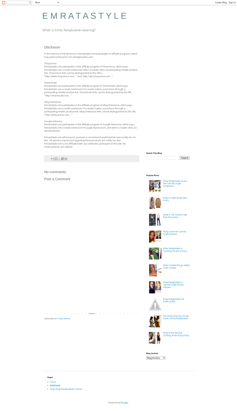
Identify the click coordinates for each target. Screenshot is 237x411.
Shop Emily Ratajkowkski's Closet (66, 389)
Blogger (124, 402)
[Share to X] (59, 158)
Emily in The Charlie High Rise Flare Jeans (175, 216)
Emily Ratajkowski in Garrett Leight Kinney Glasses (173, 285)
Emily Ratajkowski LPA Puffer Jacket (173, 300)
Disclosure (55, 385)
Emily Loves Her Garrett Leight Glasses (174, 232)
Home (92, 313)
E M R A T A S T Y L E (84, 16)
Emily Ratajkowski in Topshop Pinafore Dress (175, 249)
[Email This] (52, 158)
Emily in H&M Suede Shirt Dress (175, 199)
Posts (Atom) (64, 318)
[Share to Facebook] (62, 158)
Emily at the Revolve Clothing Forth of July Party (176, 334)
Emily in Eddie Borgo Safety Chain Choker (176, 266)
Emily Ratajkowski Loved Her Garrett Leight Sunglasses (175, 184)
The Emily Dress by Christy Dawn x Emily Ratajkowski (176, 317)
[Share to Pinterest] (66, 158)
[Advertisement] (91, 283)
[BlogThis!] (56, 158)
